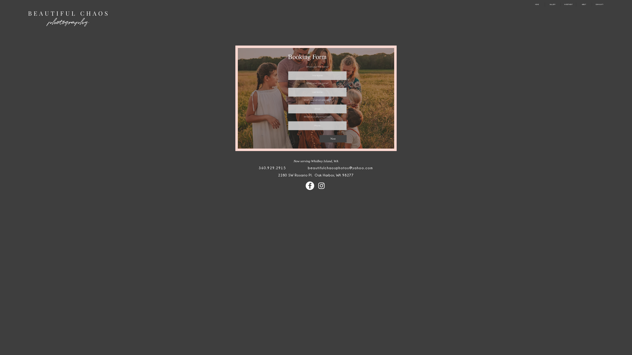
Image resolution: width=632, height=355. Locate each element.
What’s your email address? (317, 100)
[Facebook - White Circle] (310, 185)
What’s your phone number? (317, 117)
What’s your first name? (317, 67)
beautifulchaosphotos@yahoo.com (340, 168)
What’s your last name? (317, 83)
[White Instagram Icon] (321, 185)
